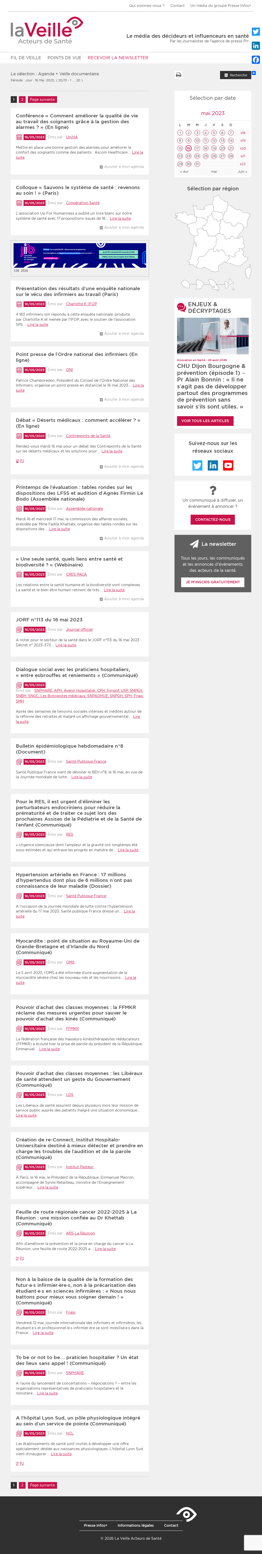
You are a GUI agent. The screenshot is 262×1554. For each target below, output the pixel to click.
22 (180, 156)
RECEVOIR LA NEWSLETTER (118, 57)
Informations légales (136, 1525)
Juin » (242, 172)
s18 (242, 133)
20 (222, 148)
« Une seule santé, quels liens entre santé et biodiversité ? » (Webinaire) (69, 562)
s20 (242, 148)
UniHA (72, 137)
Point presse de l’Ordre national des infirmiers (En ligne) (77, 357)
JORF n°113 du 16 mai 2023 (49, 620)
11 (205, 140)
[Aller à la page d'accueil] (47, 30)
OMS (70, 962)
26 (214, 156)
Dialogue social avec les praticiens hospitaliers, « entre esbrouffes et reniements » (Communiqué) (77, 672)
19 (214, 148)
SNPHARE (75, 1373)
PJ (22, 461)
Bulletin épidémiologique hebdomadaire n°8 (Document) (69, 749)
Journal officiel (79, 629)
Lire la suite (120, 218)
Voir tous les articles (205, 421)
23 (189, 156)
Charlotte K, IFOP (81, 304)
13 (222, 140)
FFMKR (72, 1029)
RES (69, 834)
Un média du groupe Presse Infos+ (220, 6)
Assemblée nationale (84, 509)
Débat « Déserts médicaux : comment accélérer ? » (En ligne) (78, 423)
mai (214, 172)
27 (222, 156)
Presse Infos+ (95, 1525)
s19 (242, 140)
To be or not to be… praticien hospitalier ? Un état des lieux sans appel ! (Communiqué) (77, 1360)
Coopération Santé (83, 203)
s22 (242, 164)
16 (188, 148)
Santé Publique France (86, 761)
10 (197, 140)
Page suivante (42, 99)
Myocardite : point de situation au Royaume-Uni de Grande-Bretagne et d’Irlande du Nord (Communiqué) (77, 947)
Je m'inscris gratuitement (213, 582)
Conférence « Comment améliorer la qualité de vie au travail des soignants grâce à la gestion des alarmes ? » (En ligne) (77, 121)
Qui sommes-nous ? (147, 6)
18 (205, 148)
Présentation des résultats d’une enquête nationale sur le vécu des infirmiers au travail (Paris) (78, 291)
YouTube (228, 465)
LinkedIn (213, 465)
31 (197, 164)
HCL (70, 1433)
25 (206, 156)
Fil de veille (26, 57)
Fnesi (70, 1312)
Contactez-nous (213, 519)
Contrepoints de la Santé (88, 436)
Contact (177, 6)
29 (180, 164)
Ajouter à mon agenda (124, 167)
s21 (242, 156)
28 (231, 156)
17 (197, 148)
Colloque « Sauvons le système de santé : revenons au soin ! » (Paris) (78, 190)
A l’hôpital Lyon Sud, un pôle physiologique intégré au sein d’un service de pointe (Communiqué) (78, 1421)
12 (214, 140)
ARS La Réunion (80, 1233)
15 (180, 148)
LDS (69, 1095)
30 (189, 164)
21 (231, 148)
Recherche (238, 75)
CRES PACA (76, 574)
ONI (69, 370)
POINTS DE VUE (64, 57)
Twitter (197, 465)
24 (197, 156)
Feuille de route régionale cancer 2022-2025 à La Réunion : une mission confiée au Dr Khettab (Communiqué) (76, 1218)
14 (231, 140)
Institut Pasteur (80, 1167)
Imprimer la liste (178, 75)
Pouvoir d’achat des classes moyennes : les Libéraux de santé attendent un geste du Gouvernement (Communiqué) (79, 1079)
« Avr (184, 172)
